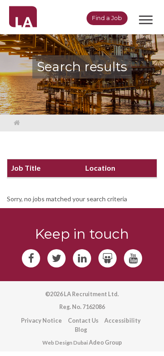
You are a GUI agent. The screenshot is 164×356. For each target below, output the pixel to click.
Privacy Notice (41, 320)
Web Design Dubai (65, 343)
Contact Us (83, 320)
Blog (81, 329)
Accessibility (122, 320)
